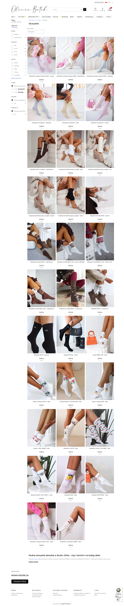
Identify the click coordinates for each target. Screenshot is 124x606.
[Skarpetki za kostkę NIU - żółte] (71, 102)
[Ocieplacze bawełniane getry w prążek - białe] (71, 149)
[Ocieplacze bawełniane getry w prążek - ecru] (100, 149)
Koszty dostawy (57, 595)
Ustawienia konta (37, 595)
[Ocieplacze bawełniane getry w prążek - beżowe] (41, 195)
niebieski (16, 66)
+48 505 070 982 (99, 2)
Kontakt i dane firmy (100, 593)
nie (15, 103)
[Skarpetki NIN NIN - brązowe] (41, 335)
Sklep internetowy (61, 603)
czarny (16, 62)
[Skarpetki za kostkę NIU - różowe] (100, 102)
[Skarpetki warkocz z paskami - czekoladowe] (41, 149)
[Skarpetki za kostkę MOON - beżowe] (100, 195)
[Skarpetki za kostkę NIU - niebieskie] (41, 102)
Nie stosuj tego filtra (19, 86)
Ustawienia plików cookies (81, 593)
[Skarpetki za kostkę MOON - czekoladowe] (41, 242)
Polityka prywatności (79, 595)
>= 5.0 (15, 89)
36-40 (15, 48)
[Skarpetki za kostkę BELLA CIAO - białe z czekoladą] (71, 242)
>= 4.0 (15, 92)
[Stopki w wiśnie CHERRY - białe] (41, 428)
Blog (96, 595)
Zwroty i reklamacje (17, 593)
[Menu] (121, 588)
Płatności (55, 593)
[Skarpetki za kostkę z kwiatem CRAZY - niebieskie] (100, 56)
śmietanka (17, 75)
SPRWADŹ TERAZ (19, 581)
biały (15, 69)
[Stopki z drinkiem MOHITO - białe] (41, 381)
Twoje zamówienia (37, 593)
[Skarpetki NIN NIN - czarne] (71, 335)
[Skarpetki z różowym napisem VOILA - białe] (41, 521)
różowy (16, 72)
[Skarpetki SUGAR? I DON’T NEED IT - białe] (41, 475)
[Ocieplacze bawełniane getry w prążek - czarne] (71, 195)
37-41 (15, 51)
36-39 (15, 55)
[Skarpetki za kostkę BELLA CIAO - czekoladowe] (41, 288)
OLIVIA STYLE (17, 37)
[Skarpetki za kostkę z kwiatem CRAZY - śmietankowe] (71, 56)
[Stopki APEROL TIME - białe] (100, 335)
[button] (84, 9)
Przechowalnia (36, 596)
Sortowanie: (30, 28)
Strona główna (32, 20)
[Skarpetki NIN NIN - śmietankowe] (100, 288)
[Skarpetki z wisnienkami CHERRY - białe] (71, 521)
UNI (15, 45)
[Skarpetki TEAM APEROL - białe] (100, 475)
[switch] (118, 600)
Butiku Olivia (34, 559)
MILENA (16, 34)
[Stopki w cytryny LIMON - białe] (100, 381)
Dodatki (39, 20)
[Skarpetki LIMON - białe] (71, 475)
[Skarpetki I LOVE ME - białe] (71, 428)
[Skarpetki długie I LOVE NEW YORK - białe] (71, 381)
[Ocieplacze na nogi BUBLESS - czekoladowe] (71, 288)
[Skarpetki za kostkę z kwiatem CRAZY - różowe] (41, 56)
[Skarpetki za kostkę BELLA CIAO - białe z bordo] (100, 242)
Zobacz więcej (33, 562)
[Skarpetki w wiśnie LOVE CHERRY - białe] (100, 428)
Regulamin (14, 595)
